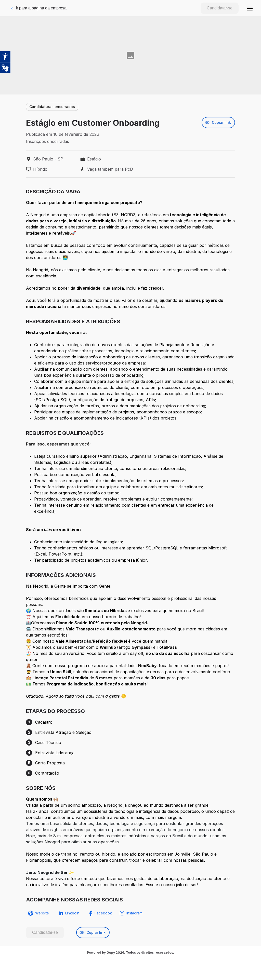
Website (42, 913)
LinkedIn (72, 913)
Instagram (134, 913)
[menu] (250, 8)
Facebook (103, 913)
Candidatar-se (219, 8)
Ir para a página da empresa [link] (41, 8)
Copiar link (221, 122)
